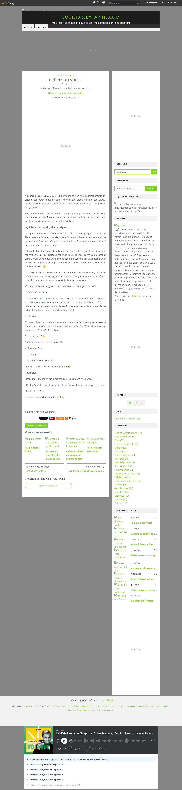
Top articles (86, 706)
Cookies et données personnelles (81, 710)
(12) (121, 492)
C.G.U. (122, 706)
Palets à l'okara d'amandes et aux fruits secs (156, 544)
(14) (123, 488)
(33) (120, 451)
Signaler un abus (110, 706)
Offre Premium (162, 706)
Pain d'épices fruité (141, 522)
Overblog (108, 700)
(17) (127, 481)
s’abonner (66, 748)
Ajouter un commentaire (48, 486)
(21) (127, 473)
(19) (122, 477)
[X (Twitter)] (99, 2)
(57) (119, 440)
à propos (98, 748)
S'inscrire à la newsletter (36, 425)
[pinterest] (103, 2)
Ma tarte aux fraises (142, 600)
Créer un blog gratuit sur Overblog (65, 706)
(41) (126, 444)
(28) (124, 455)
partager (82, 748)
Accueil (28, 27)
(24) (123, 466)
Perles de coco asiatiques (145, 555)
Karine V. (136, 296)
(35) (120, 447)
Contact (41, 27)
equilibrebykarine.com (91, 17)
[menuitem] (28, 27)
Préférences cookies (105, 710)
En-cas (60, 75)
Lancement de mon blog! (127, 418)
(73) (128, 432)
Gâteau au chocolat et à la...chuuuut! (152, 533)
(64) (125, 436)
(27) (124, 462)
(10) (121, 503)
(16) (120, 484)
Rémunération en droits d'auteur (140, 706)
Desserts (70, 75)
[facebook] (94, 2)
